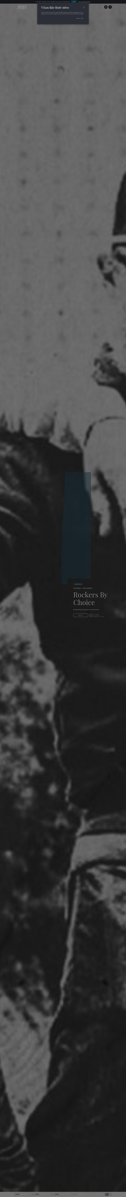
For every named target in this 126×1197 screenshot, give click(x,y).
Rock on (79, 18)
